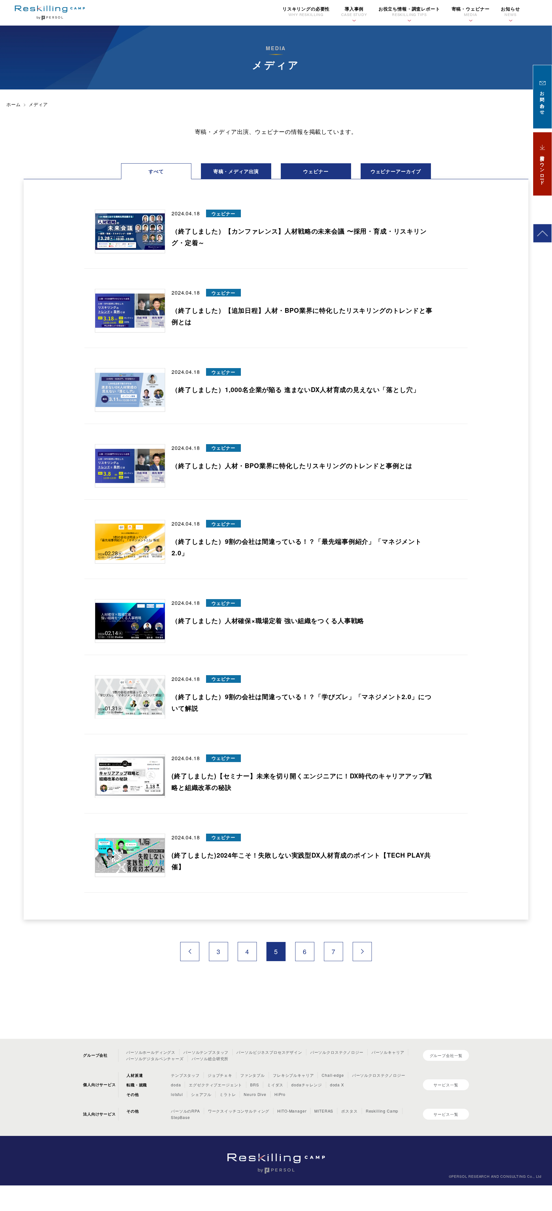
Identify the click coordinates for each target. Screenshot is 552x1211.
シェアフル (201, 1094)
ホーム (13, 104)
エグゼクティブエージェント (215, 1084)
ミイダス (275, 1084)
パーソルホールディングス (150, 1052)
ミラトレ (227, 1094)
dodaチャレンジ (306, 1084)
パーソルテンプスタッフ (205, 1052)
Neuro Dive (255, 1094)
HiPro (280, 1094)
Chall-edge (333, 1075)
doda (176, 1084)
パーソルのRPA (185, 1111)
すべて (156, 171)
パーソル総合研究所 (210, 1058)
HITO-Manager (291, 1111)
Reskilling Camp (382, 1111)
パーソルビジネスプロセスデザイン (269, 1052)
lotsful (177, 1094)
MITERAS (323, 1111)
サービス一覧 (445, 1084)
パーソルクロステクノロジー (337, 1052)
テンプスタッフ (185, 1075)
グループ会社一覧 (446, 1055)
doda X (337, 1084)
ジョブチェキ (220, 1075)
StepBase (180, 1117)
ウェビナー (315, 171)
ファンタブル (252, 1075)
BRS (254, 1084)
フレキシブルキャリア (293, 1075)
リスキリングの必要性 (306, 11)
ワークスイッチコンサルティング (239, 1111)
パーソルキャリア (388, 1052)
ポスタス (349, 1111)
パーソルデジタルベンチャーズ (155, 1058)
